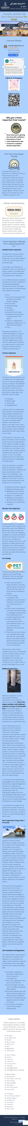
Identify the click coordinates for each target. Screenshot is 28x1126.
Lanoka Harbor (11, 1064)
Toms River (9, 1102)
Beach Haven (10, 1042)
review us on (12, 55)
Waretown (9, 1107)
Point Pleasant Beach (13, 1096)
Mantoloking (10, 1081)
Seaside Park (10, 1100)
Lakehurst (9, 1059)
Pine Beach (10, 1094)
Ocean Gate (10, 1089)
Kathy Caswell (14, 60)
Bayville (8, 1040)
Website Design (13, 1122)
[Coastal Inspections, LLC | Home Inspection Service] (6, 5)
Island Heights (11, 1055)
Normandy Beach (12, 1087)
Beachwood (10, 1044)
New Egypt (9, 1085)
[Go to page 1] (11, 76)
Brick (8, 1046)
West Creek (10, 1109)
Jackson (8, 1057)
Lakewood (9, 1061)
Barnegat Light (11, 1038)
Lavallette (9, 1066)
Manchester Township (13, 1079)
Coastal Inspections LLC (16, 46)
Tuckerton (9, 1104)
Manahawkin (10, 1076)
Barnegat (9, 1036)
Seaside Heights (11, 1098)
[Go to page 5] (16, 76)
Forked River (10, 1051)
